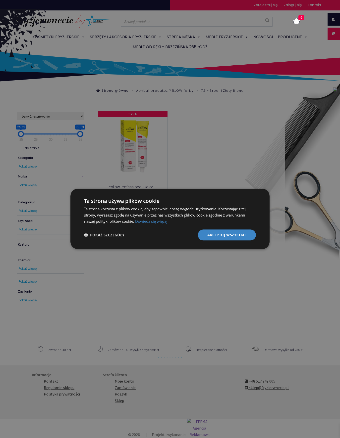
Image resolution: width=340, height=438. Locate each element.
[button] (104, 235)
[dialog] (170, 219)
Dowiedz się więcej (151, 221)
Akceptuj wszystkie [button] (226, 234)
